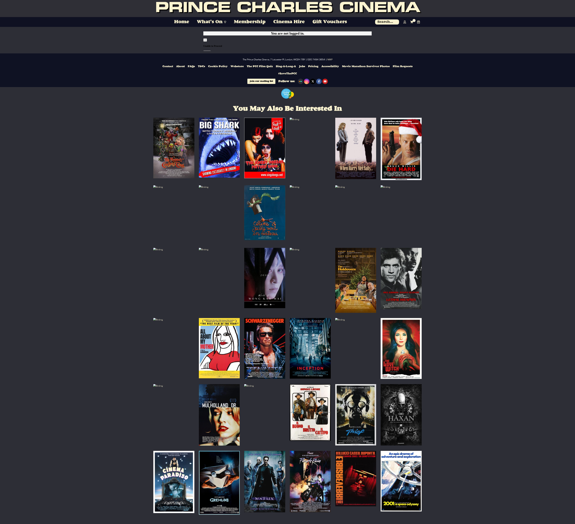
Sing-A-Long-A (286, 66)
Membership (249, 22)
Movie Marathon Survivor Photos (366, 66)
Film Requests (403, 66)
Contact (167, 66)
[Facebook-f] (319, 81)
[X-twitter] (313, 81)
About (180, 66)
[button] (211, 22)
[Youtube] (325, 81)
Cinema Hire (289, 22)
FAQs (191, 66)
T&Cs (201, 66)
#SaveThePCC (287, 73)
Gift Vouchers (330, 22)
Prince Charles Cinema (287, 8)
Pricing (313, 66)
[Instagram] (306, 81)
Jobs (302, 66)
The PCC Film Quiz (260, 66)
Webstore (237, 66)
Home (181, 22)
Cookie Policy (218, 66)
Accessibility (330, 66)
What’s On (210, 22)
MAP (329, 59)
